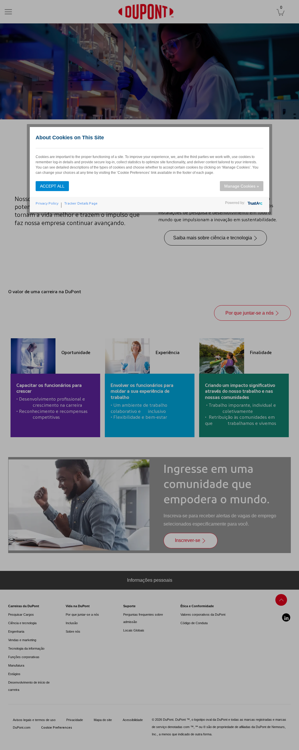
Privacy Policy (47, 203)
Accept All (52, 186)
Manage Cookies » (241, 186)
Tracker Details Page (81, 203)
